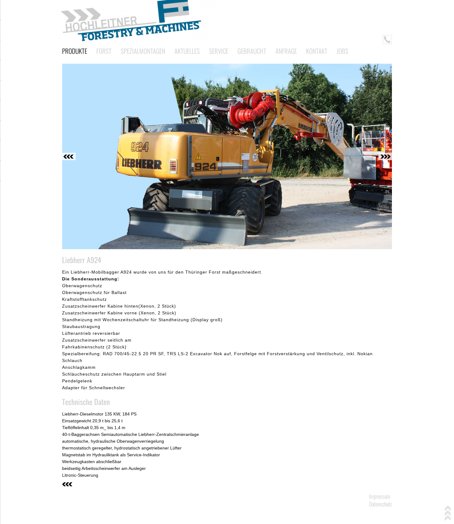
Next (385, 156)
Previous (69, 156)
